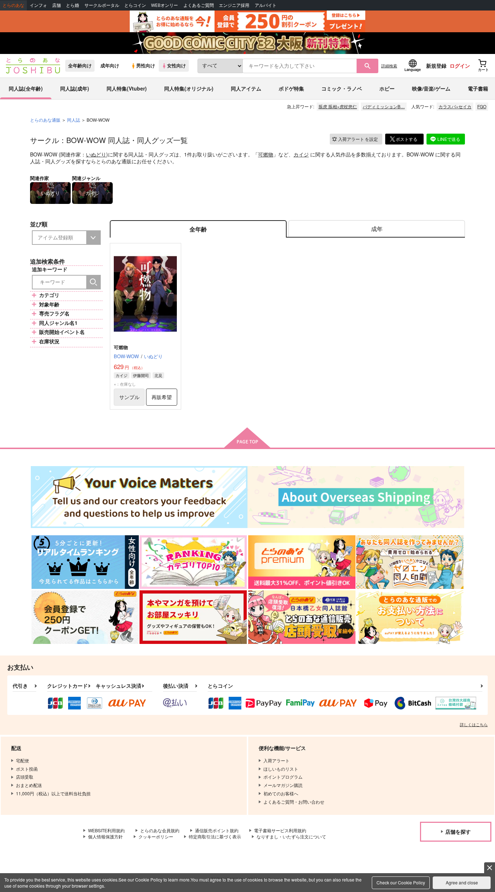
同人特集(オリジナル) (188, 88)
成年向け (109, 65)
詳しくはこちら (474, 724)
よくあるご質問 (198, 5)
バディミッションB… (384, 106)
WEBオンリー (164, 5)
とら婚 (72, 5)
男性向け (145, 65)
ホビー (387, 88)
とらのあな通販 (45, 120)
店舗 (56, 5)
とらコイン (135, 5)
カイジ (301, 154)
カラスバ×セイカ (454, 106)
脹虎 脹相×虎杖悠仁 (338, 106)
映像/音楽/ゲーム (431, 88)
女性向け (176, 65)
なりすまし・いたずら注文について (291, 836)
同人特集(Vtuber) (127, 88)
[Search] (93, 282)
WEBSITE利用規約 (106, 830)
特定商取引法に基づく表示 (215, 836)
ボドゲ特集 (291, 88)
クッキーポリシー (155, 836)
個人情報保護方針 (105, 836)
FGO (481, 106)
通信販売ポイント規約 (216, 830)
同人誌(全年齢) (26, 88)
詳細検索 (389, 65)
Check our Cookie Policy (401, 882)
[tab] (376, 229)
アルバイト (265, 5)
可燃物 (265, 154)
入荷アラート (358, 139)
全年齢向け (80, 65)
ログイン (460, 65)
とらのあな (13, 5)
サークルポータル (101, 5)
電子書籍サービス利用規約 (280, 830)
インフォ (38, 5)
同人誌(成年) (74, 88)
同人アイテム (246, 88)
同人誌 (73, 120)
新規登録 (436, 65)
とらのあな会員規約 (159, 830)
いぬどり (96, 154)
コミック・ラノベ (341, 88)
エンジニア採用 (234, 5)
